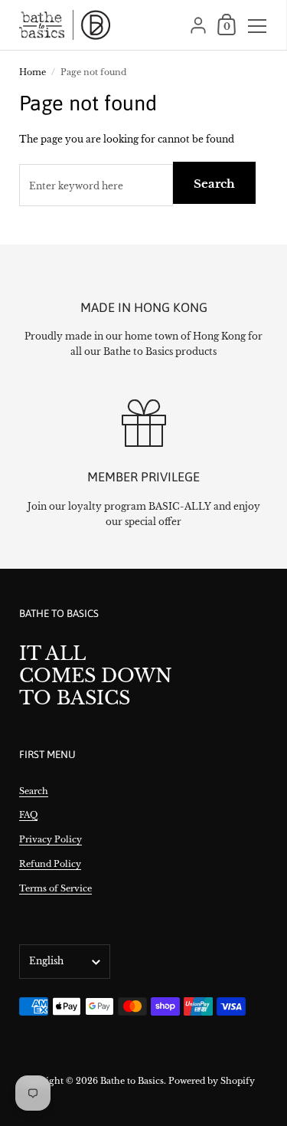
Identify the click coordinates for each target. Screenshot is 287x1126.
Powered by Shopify (211, 1080)
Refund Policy (50, 863)
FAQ (28, 814)
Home (32, 72)
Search (214, 183)
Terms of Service (55, 888)
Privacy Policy (50, 839)
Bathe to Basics (132, 1080)
